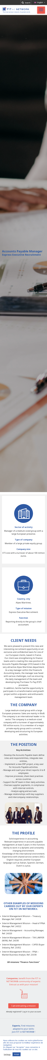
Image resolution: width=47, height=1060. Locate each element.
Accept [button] (16, 1054)
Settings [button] (7, 1054)
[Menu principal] (41, 10)
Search (27, 3)
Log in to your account (31, 1011)
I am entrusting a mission (23, 1005)
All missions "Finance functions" (23, 962)
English (40, 2)
